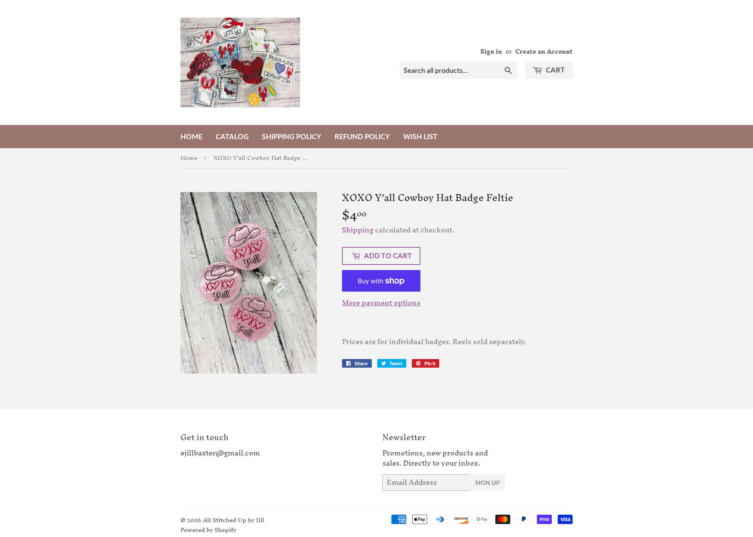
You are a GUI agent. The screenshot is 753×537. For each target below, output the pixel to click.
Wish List (420, 136)
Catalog (232, 136)
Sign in (491, 51)
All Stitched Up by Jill (233, 519)
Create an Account (544, 51)
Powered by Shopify (208, 529)
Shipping (357, 230)
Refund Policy (362, 136)
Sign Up (487, 482)
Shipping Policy (291, 136)
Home (191, 136)
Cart (554, 69)
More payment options (381, 303)
